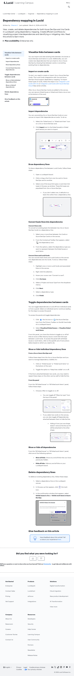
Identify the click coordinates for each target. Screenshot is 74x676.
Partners (30, 645)
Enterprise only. (19, 41)
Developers (31, 619)
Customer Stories (11, 634)
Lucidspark (21, 13)
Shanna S (14, 25)
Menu (68, 3)
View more (53, 606)
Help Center (32, 629)
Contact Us (9, 639)
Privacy (18, 667)
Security (30, 624)
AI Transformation (56, 601)
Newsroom (9, 624)
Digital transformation (57, 586)
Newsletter (31, 650)
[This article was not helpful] (41, 558)
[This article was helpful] (33, 558)
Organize (31, 13)
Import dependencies (12, 61)
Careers (8, 629)
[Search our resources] (69, 7)
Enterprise (8, 586)
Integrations (32, 601)
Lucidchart (31, 591)
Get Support (9, 601)
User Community (33, 639)
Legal (25, 667)
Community (47, 564)
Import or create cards (12, 58)
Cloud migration (55, 591)
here (59, 539)
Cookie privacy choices (37, 667)
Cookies (19, 669)
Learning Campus (34, 634)
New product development (59, 596)
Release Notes (32, 655)
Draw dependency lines (13, 64)
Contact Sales (10, 591)
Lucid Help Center (9, 13)
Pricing (7, 596)
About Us (8, 619)
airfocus (30, 596)
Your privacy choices (34, 669)
